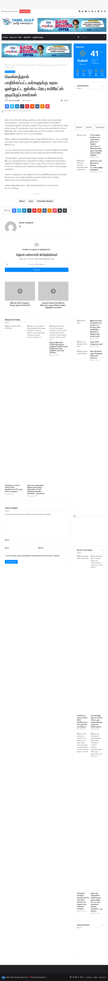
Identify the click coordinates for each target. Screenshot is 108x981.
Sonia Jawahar (13, 100)
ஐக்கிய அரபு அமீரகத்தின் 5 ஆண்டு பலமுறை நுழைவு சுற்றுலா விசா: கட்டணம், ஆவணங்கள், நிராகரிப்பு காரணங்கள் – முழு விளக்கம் (36, 489)
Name (7, 540)
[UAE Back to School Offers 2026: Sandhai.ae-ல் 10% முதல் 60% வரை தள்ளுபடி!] (14, 404)
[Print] (65, 210)
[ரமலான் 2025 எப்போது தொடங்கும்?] (82, 345)
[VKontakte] (37, 106)
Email (7, 548)
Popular (79, 127)
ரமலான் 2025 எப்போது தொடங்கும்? (96, 343)
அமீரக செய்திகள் (17, 65)
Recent (88, 127)
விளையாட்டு (13, 37)
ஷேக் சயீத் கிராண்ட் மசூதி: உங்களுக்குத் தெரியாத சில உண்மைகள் (96, 354)
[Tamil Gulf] (18, 22)
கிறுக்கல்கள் (27, 37)
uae (31, 201)
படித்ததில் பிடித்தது (37, 37)
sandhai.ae (72, 16)
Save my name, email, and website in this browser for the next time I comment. (33, 556)
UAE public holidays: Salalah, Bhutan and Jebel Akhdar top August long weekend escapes (83, 901)
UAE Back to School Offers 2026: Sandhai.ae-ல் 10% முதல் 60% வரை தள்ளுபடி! (13, 488)
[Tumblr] (22, 106)
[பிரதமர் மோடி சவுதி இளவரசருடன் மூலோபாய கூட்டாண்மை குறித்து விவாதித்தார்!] (82, 239)
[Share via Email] (60, 210)
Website (40, 548)
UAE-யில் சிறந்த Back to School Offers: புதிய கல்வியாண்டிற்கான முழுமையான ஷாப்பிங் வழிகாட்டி (97, 721)
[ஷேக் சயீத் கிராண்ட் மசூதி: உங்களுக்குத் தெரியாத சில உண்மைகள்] (82, 429)
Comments (100, 127)
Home (8, 65)
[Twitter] (12, 106)
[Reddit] (32, 106)
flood (22, 201)
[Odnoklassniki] (42, 106)
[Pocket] (47, 106)
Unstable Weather (45, 201)
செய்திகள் (5, 37)
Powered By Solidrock (38, 977)
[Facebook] (7, 106)
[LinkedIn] (17, 106)
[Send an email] (18, 100)
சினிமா (20, 37)
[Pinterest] (27, 106)
